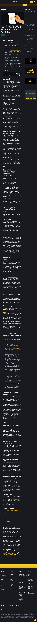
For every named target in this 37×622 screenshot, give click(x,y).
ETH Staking (12, 584)
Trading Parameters (31, 593)
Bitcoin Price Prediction (22, 589)
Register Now (31, 98)
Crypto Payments (12, 576)
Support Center (30, 586)
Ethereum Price (21, 586)
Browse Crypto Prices (22, 583)
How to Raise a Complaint (32, 598)
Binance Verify (30, 592)
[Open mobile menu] (35, 2)
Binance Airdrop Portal (31, 594)
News (2, 576)
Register (31, 1)
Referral (29, 574)
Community (2, 585)
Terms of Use (20, 617)
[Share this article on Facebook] (28, 11)
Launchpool (11, 581)
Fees (28, 589)
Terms (2, 580)
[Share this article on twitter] (25, 11)
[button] (34, 1)
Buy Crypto (11, 574)
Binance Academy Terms (29, 617)
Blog (1, 584)
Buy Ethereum (21, 599)
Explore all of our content (17, 566)
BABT (11, 585)
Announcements (3, 575)
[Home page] (15, 2)
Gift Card (11, 580)
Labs (19, 576)
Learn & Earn (21, 582)
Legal (2, 579)
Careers (2, 574)
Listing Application (21, 574)
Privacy (2, 581)
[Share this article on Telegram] (31, 11)
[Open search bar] (28, 2)
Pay (10, 575)
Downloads (2, 589)
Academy (11, 579)
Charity (11, 588)
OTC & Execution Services (32, 576)
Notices (2, 588)
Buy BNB (20, 595)
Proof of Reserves (30, 580)
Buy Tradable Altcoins (22, 600)
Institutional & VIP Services (23, 575)
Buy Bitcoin (20, 594)
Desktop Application (4, 590)
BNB (28, 575)
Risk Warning (23, 617)
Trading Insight (30, 579)
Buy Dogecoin (21, 598)
